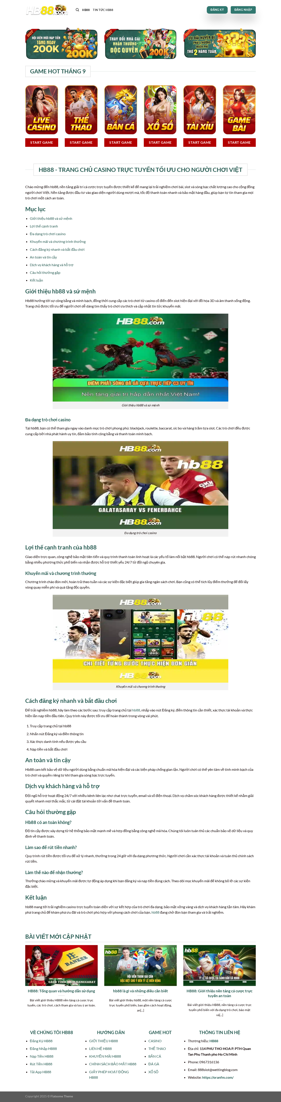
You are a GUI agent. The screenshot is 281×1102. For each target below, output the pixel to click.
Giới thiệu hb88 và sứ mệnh (51, 218)
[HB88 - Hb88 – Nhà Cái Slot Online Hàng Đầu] (47, 10)
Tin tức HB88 (103, 10)
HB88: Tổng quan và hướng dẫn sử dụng (61, 991)
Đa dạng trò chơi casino (48, 234)
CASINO (155, 1041)
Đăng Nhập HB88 (43, 1048)
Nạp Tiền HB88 (41, 1056)
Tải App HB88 (40, 1072)
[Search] (77, 10)
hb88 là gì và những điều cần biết (140, 991)
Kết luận (36, 280)
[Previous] (24, 986)
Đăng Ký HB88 (41, 1041)
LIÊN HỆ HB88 (100, 1048)
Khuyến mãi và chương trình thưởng (58, 241)
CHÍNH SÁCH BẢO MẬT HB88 (112, 1064)
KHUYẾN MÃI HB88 (105, 1056)
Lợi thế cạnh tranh (44, 226)
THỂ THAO (157, 1048)
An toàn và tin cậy (43, 257)
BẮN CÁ (154, 1056)
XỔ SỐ (153, 1072)
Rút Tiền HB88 (41, 1064)
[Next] (256, 986)
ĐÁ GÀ (153, 1064)
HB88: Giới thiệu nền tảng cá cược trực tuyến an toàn (219, 993)
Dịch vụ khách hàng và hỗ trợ (52, 265)
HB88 (86, 10)
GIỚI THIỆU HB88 (103, 1041)
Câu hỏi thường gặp (45, 272)
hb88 (136, 710)
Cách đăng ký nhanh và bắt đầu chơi (57, 249)
